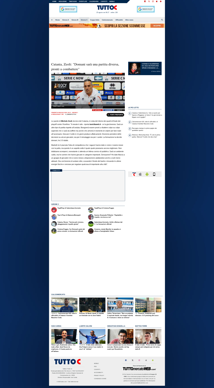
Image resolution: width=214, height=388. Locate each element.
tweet (119, 110)
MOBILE (112, 1)
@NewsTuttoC (71, 114)
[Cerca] (162, 20)
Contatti (97, 369)
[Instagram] (153, 1)
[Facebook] (145, 1)
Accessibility (98, 372)
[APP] (134, 174)
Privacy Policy (99, 375)
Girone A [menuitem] (65, 20)
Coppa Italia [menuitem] (94, 20)
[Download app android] (160, 1)
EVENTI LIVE (83, 1)
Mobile (96, 363)
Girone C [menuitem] (84, 20)
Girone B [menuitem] (75, 20)
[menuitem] (52, 20)
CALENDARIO (93, 1)
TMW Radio (73, 1)
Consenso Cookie (100, 378)
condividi (108, 110)
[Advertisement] (145, 265)
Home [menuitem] (57, 20)
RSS (95, 366)
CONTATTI (104, 1)
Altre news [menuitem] (129, 20)
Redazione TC (57, 114)
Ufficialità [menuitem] (119, 20)
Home (54, 1)
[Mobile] (154, 174)
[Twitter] (149, 1)
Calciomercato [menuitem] (107, 20)
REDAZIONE (63, 1)
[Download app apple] (156, 1)
